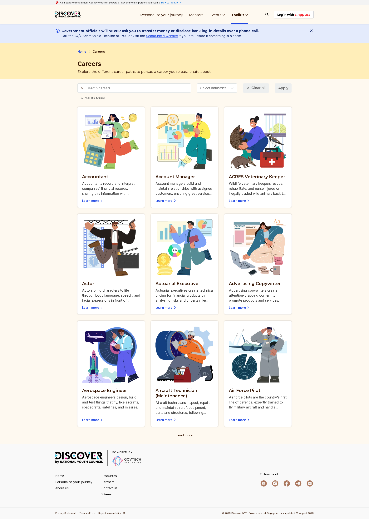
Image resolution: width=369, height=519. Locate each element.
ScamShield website (162, 36)
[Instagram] (275, 483)
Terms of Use (87, 513)
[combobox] (217, 88)
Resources (109, 476)
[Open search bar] (267, 14)
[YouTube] (310, 483)
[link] (68, 15)
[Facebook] (287, 483)
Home (81, 51)
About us (62, 488)
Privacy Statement (65, 513)
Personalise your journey (73, 482)
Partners (107, 482)
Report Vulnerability (109, 513)
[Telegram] (298, 483)
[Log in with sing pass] (294, 14)
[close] (312, 31)
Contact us (109, 488)
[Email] (264, 483)
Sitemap (107, 494)
